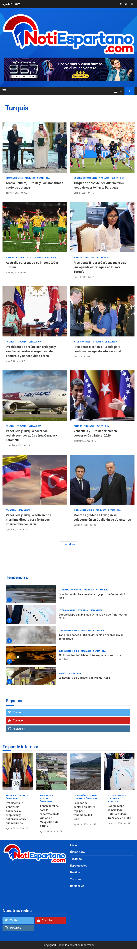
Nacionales (46, 795)
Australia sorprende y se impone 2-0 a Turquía (35, 227)
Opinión (62, 673)
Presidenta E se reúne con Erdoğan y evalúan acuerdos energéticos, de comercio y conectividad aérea (35, 311)
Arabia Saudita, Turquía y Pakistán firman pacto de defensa (35, 147)
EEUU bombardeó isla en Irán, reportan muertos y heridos (31, 655)
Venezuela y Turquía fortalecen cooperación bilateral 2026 (102, 395)
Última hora (43, 178)
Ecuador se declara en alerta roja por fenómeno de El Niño (31, 594)
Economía (11, 510)
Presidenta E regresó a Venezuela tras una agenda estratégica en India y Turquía (102, 227)
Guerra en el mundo (84, 510)
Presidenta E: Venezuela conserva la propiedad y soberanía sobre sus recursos (18, 771)
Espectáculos (78, 865)
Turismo (75, 879)
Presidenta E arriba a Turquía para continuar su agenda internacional (102, 311)
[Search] (121, 91)
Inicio (73, 845)
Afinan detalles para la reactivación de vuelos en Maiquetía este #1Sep (51, 771)
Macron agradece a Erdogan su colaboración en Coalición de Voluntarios (102, 480)
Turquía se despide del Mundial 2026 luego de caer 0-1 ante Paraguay (102, 147)
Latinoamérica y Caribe (70, 590)
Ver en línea (129, 91)
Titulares (30, 178)
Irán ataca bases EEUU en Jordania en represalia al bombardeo (31, 635)
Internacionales (14, 178)
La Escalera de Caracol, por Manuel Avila (31, 676)
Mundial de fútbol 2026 (86, 178)
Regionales (77, 886)
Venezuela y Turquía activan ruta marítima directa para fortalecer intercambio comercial (35, 480)
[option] (68, 595)
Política (78, 258)
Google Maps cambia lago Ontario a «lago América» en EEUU (31, 614)
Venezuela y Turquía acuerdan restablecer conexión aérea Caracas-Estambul (35, 395)
